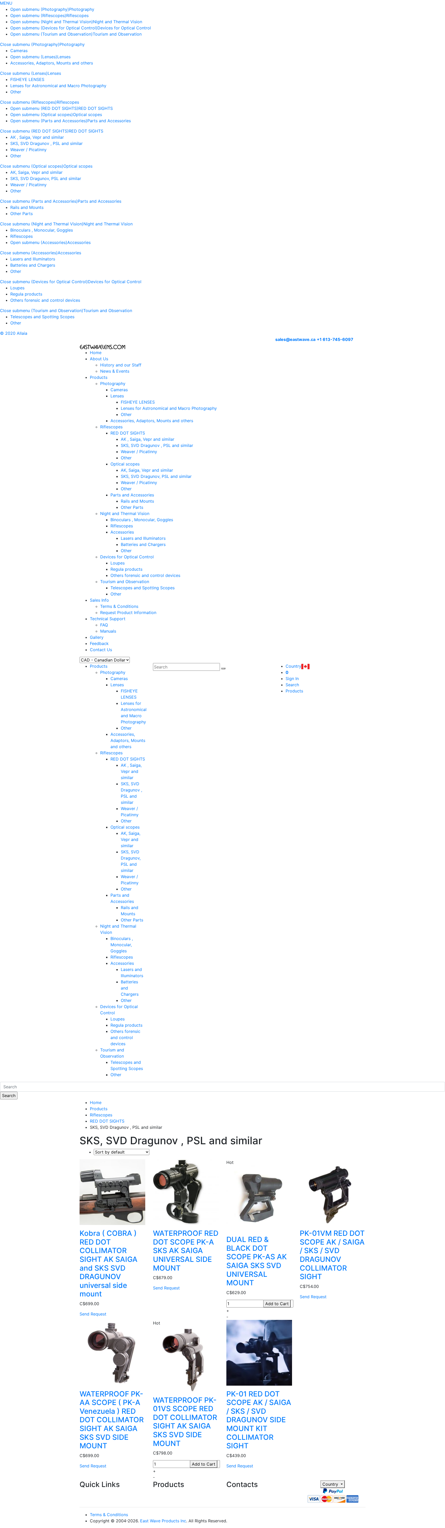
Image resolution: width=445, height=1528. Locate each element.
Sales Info (99, 600)
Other (15, 91)
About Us (99, 358)
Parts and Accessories (109, 120)
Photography (81, 9)
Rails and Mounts (27, 207)
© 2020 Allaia (13, 333)
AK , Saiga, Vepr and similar (37, 137)
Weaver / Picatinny (28, 149)
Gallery (97, 637)
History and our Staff (120, 364)
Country (330, 1484)
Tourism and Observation (117, 34)
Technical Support (107, 618)
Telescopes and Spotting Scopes (42, 316)
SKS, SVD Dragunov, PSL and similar (45, 178)
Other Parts (21, 213)
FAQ (104, 624)
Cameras (19, 50)
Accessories (79, 242)
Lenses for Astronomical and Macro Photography (58, 85)
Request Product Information (128, 612)
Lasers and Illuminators (32, 259)
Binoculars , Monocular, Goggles (41, 230)
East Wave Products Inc (163, 1520)
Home (95, 352)
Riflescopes (77, 15)
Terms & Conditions (119, 606)
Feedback (99, 643)
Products (98, 377)
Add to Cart (277, 1303)
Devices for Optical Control (124, 27)
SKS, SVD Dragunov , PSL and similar (46, 143)
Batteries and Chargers (32, 265)
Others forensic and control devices (45, 300)
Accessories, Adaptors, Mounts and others (51, 63)
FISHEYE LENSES (27, 79)
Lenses (64, 56)
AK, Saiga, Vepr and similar (36, 172)
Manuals (108, 631)
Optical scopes (87, 114)
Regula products (26, 294)
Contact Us (101, 649)
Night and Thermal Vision (117, 21)
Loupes (17, 287)
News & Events (114, 371)
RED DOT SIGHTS (95, 108)
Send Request (93, 1314)
